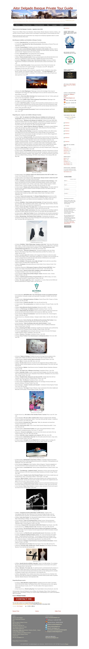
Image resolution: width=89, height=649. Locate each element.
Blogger (66, 644)
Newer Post (16, 611)
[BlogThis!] (29, 606)
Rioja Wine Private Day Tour (18, 625)
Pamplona (66, 161)
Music (65, 147)
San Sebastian (67, 163)
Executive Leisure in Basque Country (20, 634)
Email (65, 184)
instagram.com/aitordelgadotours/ (54, 631)
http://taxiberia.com (68, 171)
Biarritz (65, 158)
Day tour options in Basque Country (20, 622)
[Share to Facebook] (32, 606)
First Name (66, 189)
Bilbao (65, 159)
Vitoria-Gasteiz (67, 164)
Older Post (58, 611)
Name (65, 180)
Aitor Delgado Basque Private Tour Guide (43, 8)
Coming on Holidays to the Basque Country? (22, 632)
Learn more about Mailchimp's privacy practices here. (69, 222)
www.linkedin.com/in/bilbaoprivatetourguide (57, 629)
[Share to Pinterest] (34, 606)
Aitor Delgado (20, 606)
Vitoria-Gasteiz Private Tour (18, 628)
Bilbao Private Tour (16, 623)
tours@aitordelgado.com (69, 97)
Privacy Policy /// (16, 640)
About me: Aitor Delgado (18, 617)
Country (66, 193)
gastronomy (66, 150)
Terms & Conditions (24, 640)
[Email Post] (26, 606)
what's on (66, 153)
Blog (13, 620)
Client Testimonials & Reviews (19, 619)
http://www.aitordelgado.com (51, 637)
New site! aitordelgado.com (18, 637)
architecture (66, 148)
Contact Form (15, 635)
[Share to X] (31, 606)
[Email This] (28, 606)
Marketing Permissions (68, 198)
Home (37, 611)
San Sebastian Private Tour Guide (20, 627)
